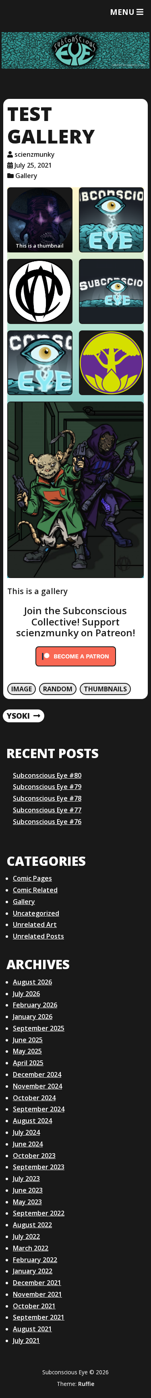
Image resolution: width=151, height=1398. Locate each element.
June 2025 (28, 1039)
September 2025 (38, 1028)
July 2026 (26, 993)
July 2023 (26, 1178)
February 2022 (35, 1259)
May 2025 (27, 1051)
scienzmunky (34, 154)
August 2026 (32, 982)
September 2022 (38, 1213)
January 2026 (32, 1016)
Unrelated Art (35, 924)
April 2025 (28, 1062)
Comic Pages (32, 878)
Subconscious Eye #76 (47, 821)
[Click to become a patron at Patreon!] (75, 665)
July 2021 (26, 1340)
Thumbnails (105, 689)
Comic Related (35, 890)
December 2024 (37, 1074)
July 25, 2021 (33, 165)
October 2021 (34, 1306)
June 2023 (28, 1190)
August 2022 (32, 1224)
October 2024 (34, 1097)
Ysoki (18, 716)
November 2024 (37, 1086)
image (21, 689)
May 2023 (27, 1201)
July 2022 (26, 1236)
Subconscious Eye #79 (47, 786)
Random (57, 689)
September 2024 (38, 1109)
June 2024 (28, 1144)
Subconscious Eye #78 (47, 798)
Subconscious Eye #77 (47, 810)
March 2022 (30, 1248)
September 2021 (38, 1317)
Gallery (26, 175)
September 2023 (38, 1166)
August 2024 (32, 1120)
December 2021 (37, 1282)
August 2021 (32, 1328)
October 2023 (34, 1155)
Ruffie (86, 1384)
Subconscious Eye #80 (47, 775)
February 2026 (35, 1004)
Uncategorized (36, 913)
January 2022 (32, 1271)
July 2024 (26, 1132)
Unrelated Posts (38, 936)
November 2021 (37, 1294)
